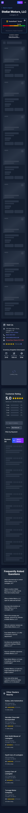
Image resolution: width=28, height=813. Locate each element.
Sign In (20, 2)
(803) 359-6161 (10, 335)
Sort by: (8, 427)
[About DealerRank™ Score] (24, 20)
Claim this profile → (14, 37)
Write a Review (19, 440)
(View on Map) (14, 332)
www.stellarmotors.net (12, 337)
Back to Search (7, 8)
